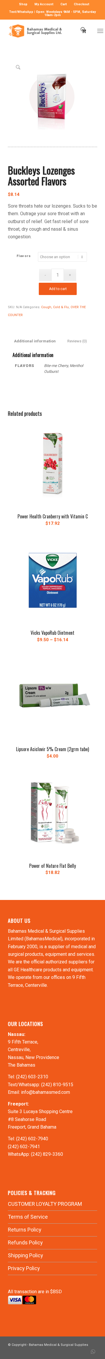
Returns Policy (24, 1230)
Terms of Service (28, 1217)
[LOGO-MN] (43, 31)
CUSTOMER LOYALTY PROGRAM (45, 1204)
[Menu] (100, 31)
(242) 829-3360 (47, 1154)
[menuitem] (23, 4)
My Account (43, 4)
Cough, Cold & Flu (55, 307)
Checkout (81, 4)
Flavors (24, 256)
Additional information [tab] (35, 341)
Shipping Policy (25, 1255)
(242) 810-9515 (57, 1084)
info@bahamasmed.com (45, 1092)
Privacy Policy (24, 1268)
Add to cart (58, 289)
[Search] (80, 31)
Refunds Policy (25, 1242)
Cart (63, 4)
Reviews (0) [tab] (77, 341)
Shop (23, 4)
